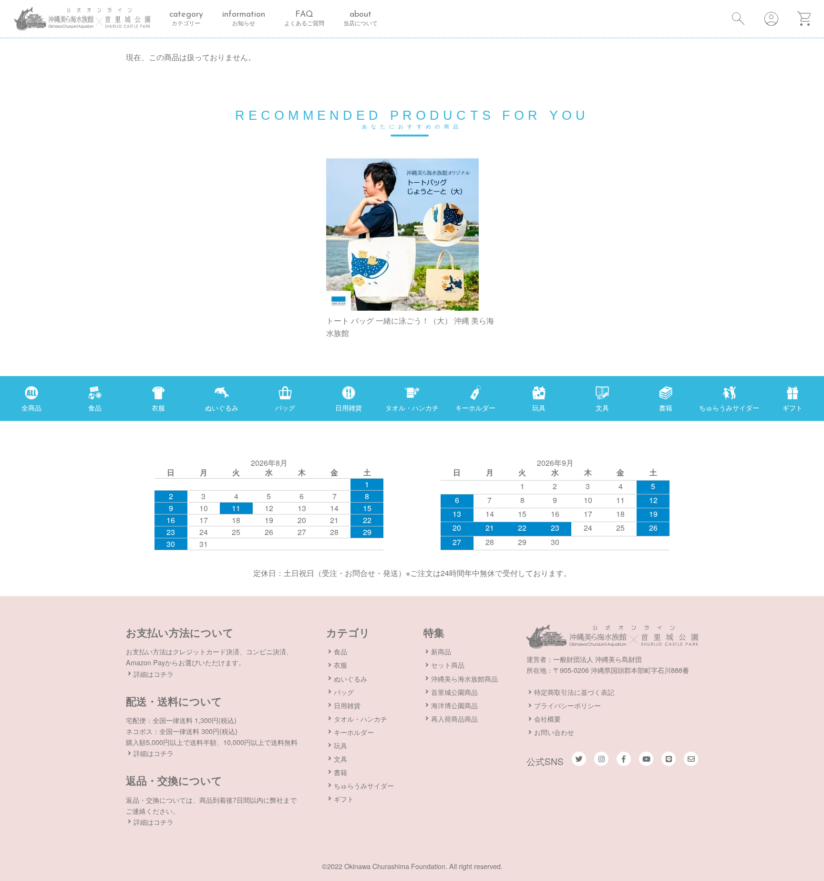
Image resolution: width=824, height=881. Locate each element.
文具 (340, 759)
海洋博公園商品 (454, 705)
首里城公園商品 (454, 692)
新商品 (441, 651)
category (186, 18)
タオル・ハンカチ (360, 718)
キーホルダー (354, 732)
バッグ (344, 692)
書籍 (340, 772)
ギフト (344, 799)
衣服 (340, 665)
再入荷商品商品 (454, 718)
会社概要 (547, 718)
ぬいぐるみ (350, 678)
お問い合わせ (554, 732)
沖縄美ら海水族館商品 (464, 678)
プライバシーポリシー (567, 705)
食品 (340, 651)
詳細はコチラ (154, 674)
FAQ (304, 18)
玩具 (340, 745)
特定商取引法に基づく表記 (574, 692)
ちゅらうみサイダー (364, 785)
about (360, 18)
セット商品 (447, 665)
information (243, 18)
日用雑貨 (347, 705)
